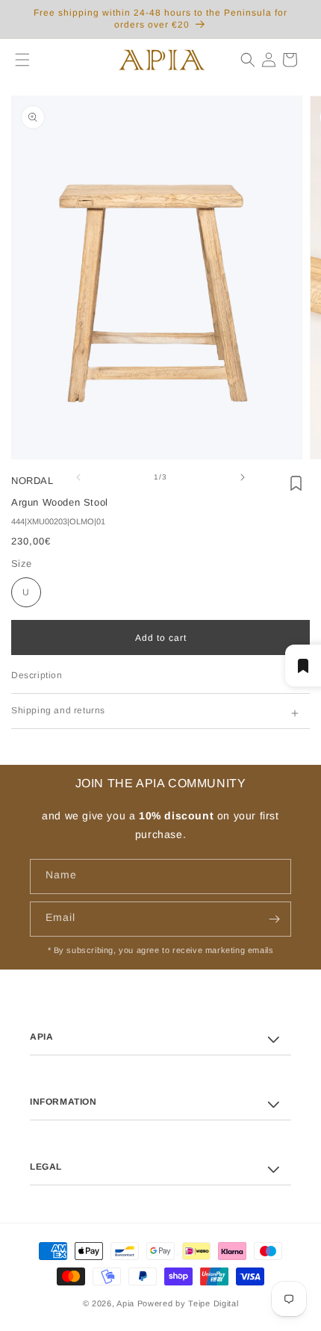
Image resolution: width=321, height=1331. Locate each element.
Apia (125, 1303)
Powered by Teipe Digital (188, 1303)
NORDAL (32, 480)
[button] (16, 59)
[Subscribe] (274, 919)
